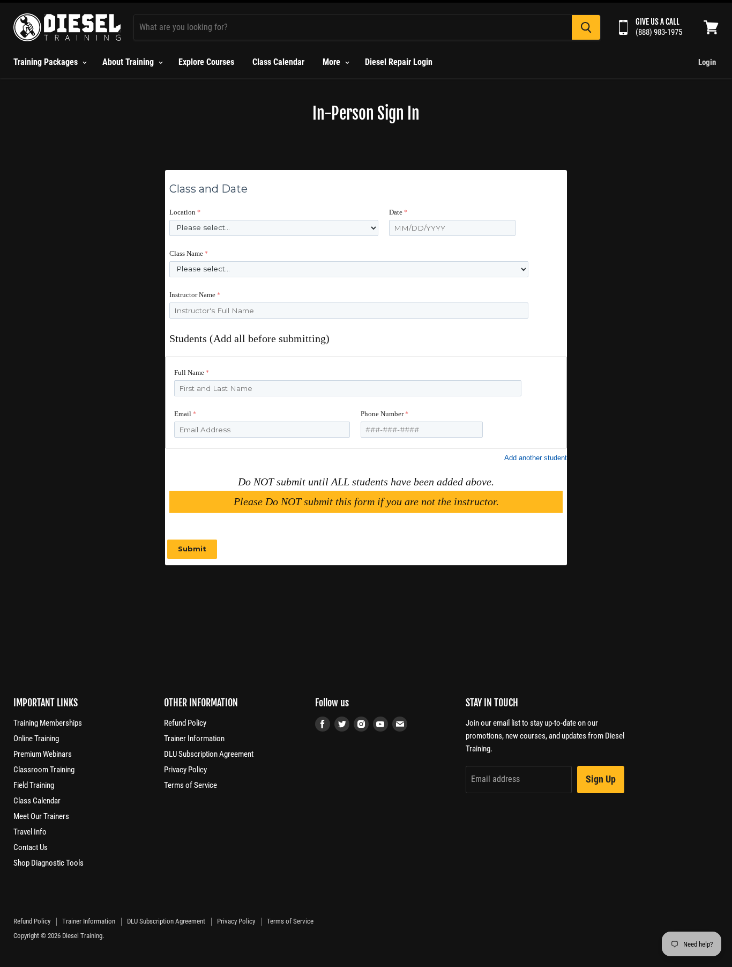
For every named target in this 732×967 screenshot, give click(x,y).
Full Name (189, 372)
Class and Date (208, 188)
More (332, 62)
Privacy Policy (185, 769)
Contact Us (30, 847)
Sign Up (601, 779)
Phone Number (382, 414)
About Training (129, 62)
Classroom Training (43, 769)
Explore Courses (206, 62)
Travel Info (30, 832)
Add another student (535, 458)
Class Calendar (278, 62)
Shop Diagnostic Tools (48, 863)
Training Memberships (47, 723)
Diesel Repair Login (398, 62)
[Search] (586, 27)
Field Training (33, 785)
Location (182, 212)
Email (182, 414)
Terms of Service (190, 785)
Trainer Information (194, 738)
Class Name (186, 253)
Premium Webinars (42, 754)
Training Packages (46, 62)
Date (395, 212)
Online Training (36, 738)
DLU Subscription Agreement (208, 754)
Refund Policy (185, 723)
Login (707, 62)
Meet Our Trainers (41, 816)
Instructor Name (192, 295)
